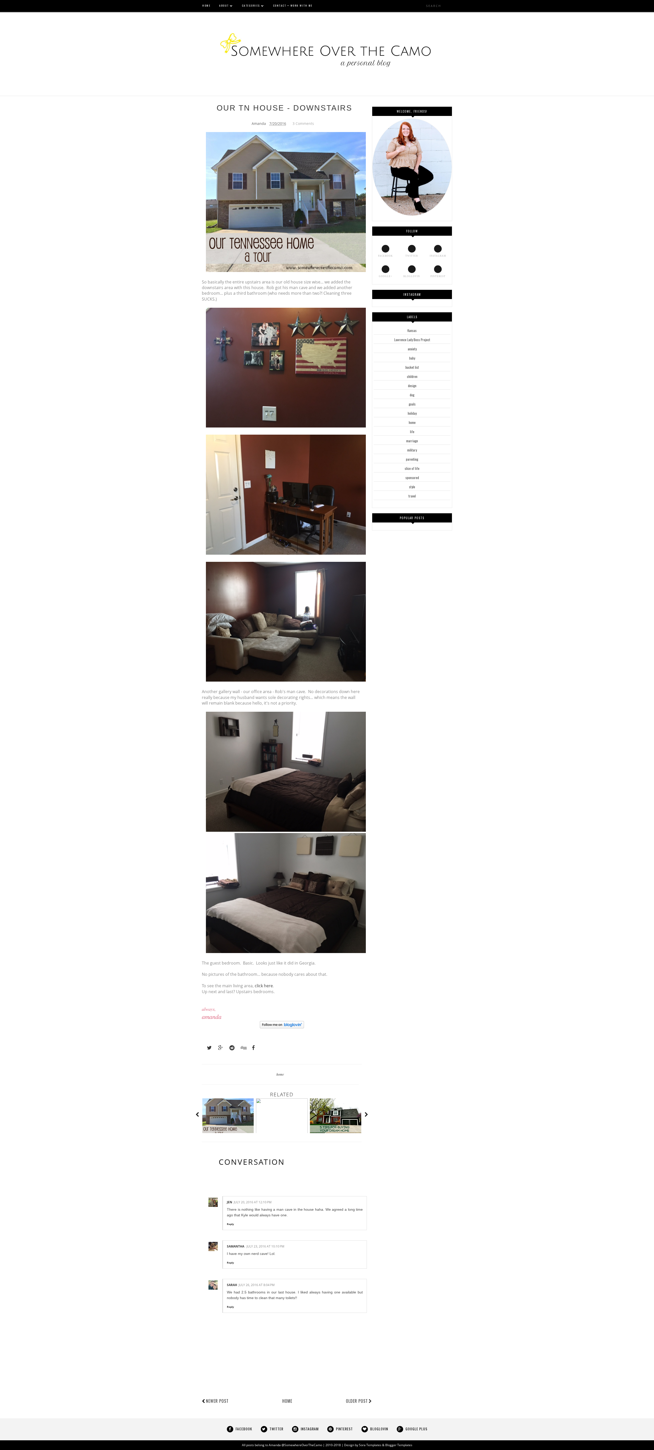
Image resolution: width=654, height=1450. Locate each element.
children (412, 376)
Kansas (412, 330)
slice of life (412, 468)
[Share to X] (206, 1048)
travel (412, 495)
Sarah (232, 1285)
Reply (230, 1224)
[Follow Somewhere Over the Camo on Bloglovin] (282, 1027)
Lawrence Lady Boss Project (412, 339)
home (280, 1074)
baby (412, 358)
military (412, 450)
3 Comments (303, 123)
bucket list (412, 367)
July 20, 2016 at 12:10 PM (253, 1202)
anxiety (412, 348)
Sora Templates (370, 1445)
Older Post (357, 1401)
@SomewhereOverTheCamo (302, 1445)
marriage (412, 440)
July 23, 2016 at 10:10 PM (265, 1246)
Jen (229, 1202)
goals (412, 404)
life (412, 431)
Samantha (236, 1246)
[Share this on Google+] (218, 1048)
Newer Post (217, 1401)
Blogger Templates (398, 1445)
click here (264, 986)
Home (287, 1401)
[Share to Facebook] (251, 1048)
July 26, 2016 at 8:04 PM (257, 1285)
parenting (412, 459)
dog (412, 394)
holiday (412, 413)
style (412, 486)
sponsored (412, 477)
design (412, 385)
